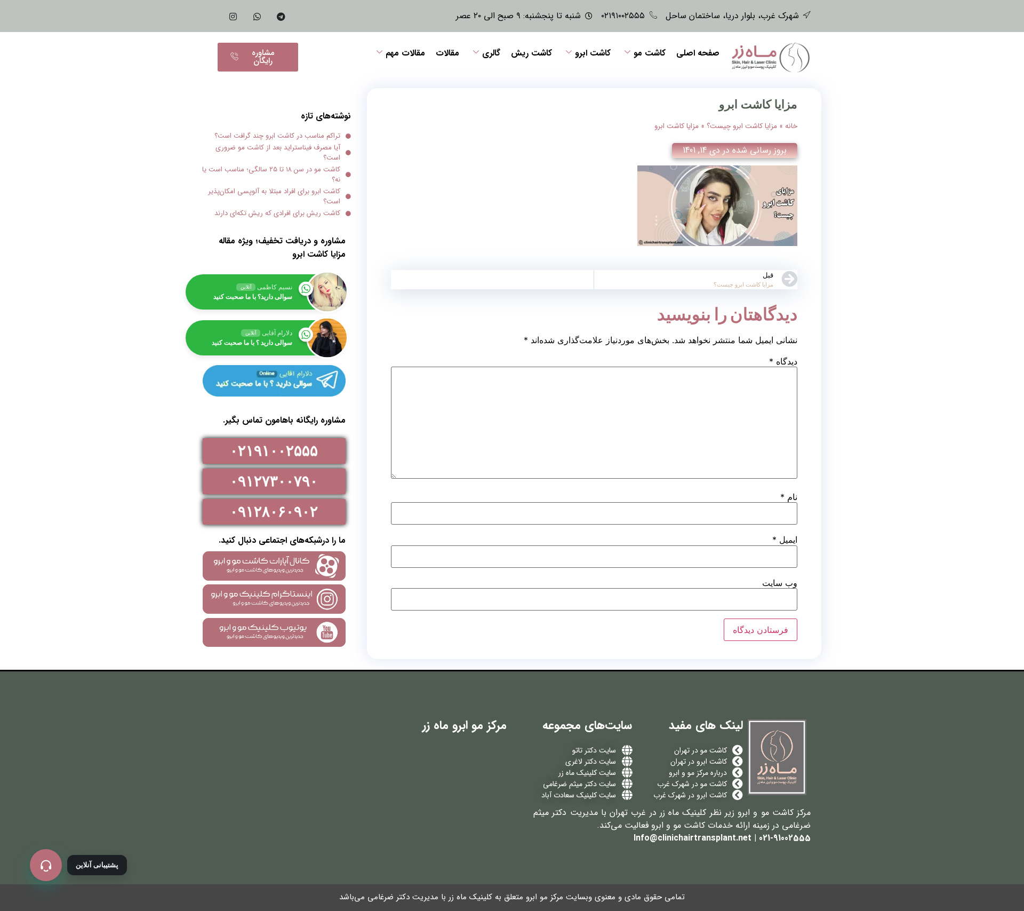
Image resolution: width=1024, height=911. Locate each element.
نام (788, 497)
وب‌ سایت (779, 583)
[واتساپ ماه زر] (257, 16)
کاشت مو (650, 53)
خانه (791, 126)
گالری (491, 53)
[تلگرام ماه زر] (281, 16)
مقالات (447, 53)
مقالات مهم (405, 53)
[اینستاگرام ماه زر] (233, 16)
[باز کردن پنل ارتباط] (46, 865)
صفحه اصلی (697, 53)
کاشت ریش (531, 53)
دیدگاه (783, 361)
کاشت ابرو (593, 53)
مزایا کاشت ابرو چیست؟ (742, 126)
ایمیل (784, 539)
